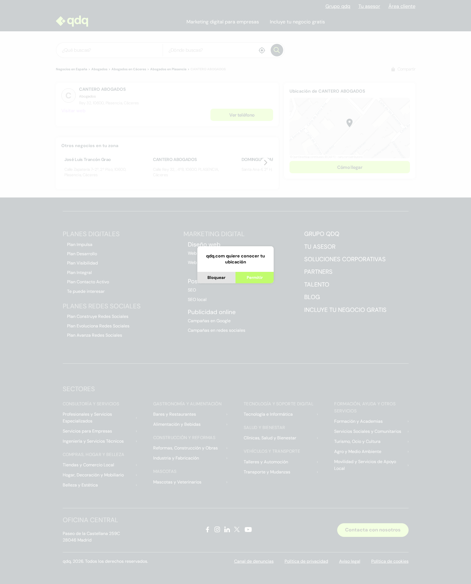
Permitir (255, 277)
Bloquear (216, 277)
